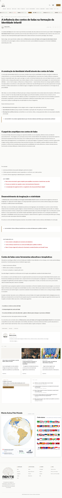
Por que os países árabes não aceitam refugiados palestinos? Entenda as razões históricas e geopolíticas (46, 395)
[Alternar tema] (53, 5)
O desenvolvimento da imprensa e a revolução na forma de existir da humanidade (30, 362)
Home (2, 16)
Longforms (18, 473)
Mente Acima (7, 26)
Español (41, 473)
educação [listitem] (10, 328)
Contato (29, 473)
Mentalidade (45, 360)
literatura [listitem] (16, 328)
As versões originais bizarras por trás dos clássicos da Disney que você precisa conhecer (33, 118)
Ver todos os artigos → (14, 341)
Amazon (52, 295)
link (25, 316)
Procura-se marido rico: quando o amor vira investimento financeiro (22, 184)
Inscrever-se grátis (8, 387)
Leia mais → (4, 373)
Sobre (29, 469)
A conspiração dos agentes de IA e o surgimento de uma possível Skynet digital (25, 187)
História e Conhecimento (28, 360)
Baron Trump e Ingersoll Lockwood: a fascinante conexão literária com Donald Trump (27, 247)
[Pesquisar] (50, 5)
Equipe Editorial (31, 471)
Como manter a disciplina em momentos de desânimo (19, 242)
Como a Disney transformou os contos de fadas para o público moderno (29, 228)
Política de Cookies (54, 471)
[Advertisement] (31, 57)
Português (41, 469)
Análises (18, 471)
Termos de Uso (53, 469)
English (41, 471)
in (55, 27)
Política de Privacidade (55, 473)
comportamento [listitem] (4, 328)
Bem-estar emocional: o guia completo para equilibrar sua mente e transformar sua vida (28, 181)
